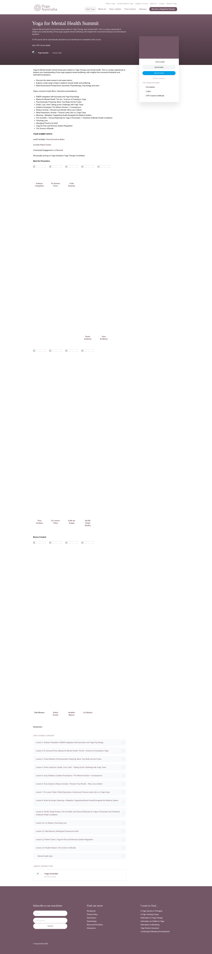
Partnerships (92, 921)
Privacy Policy (92, 914)
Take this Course (159, 73)
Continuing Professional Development (155, 931)
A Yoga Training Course (150, 914)
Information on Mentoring (150, 925)
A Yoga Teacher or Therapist (151, 911)
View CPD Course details (41, 45)
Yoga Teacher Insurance (150, 928)
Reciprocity (91, 911)
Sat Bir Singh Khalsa (88, 523)
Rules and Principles (95, 925)
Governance (91, 918)
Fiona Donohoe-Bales (55, 139)
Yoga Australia (51, 874)
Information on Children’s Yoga (152, 921)
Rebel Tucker (45, 145)
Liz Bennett (58, 150)
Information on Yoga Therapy (152, 918)
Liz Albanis (87, 712)
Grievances (91, 928)
